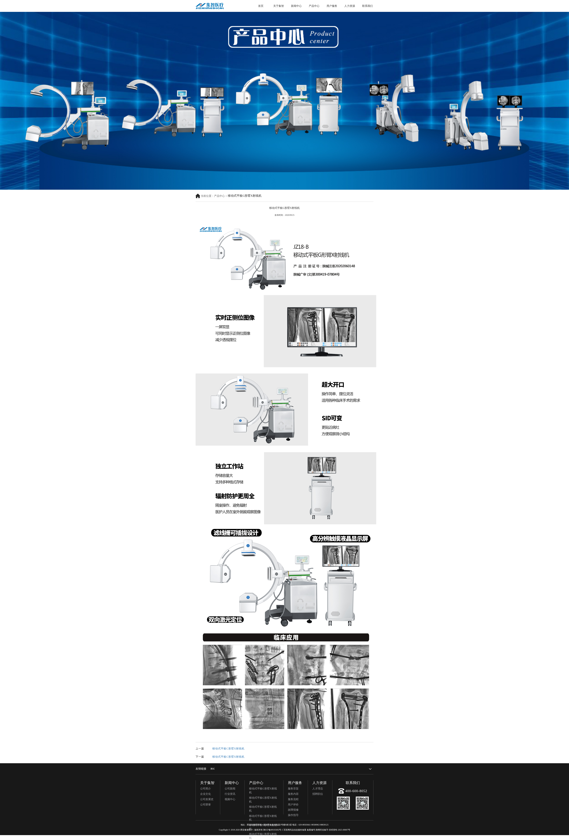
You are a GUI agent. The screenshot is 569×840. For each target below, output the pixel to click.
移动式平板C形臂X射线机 (228, 748)
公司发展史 (207, 799)
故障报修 (293, 809)
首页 (260, 5)
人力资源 (349, 5)
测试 (212, 769)
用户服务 (332, 5)
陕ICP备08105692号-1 (273, 830)
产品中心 (314, 5)
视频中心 (230, 799)
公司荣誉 (205, 804)
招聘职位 (317, 793)
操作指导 (293, 815)
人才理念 (317, 788)
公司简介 (205, 788)
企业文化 (205, 793)
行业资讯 (230, 793)
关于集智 (278, 5)
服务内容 (293, 793)
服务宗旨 (293, 788)
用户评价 (293, 804)
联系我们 (367, 5)
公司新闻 (230, 788)
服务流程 (293, 799)
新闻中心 (296, 5)
